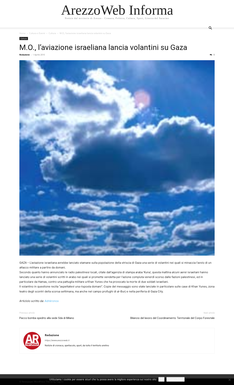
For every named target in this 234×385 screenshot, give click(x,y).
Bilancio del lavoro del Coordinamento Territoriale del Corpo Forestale (172, 318)
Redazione (24, 54)
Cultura (52, 33)
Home (22, 33)
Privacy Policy (175, 379)
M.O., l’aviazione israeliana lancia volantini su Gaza (103, 47)
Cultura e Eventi (37, 33)
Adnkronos (52, 301)
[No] (229, 380)
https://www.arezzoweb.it (57, 340)
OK (161, 379)
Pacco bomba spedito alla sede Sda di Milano (46, 318)
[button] (210, 28)
